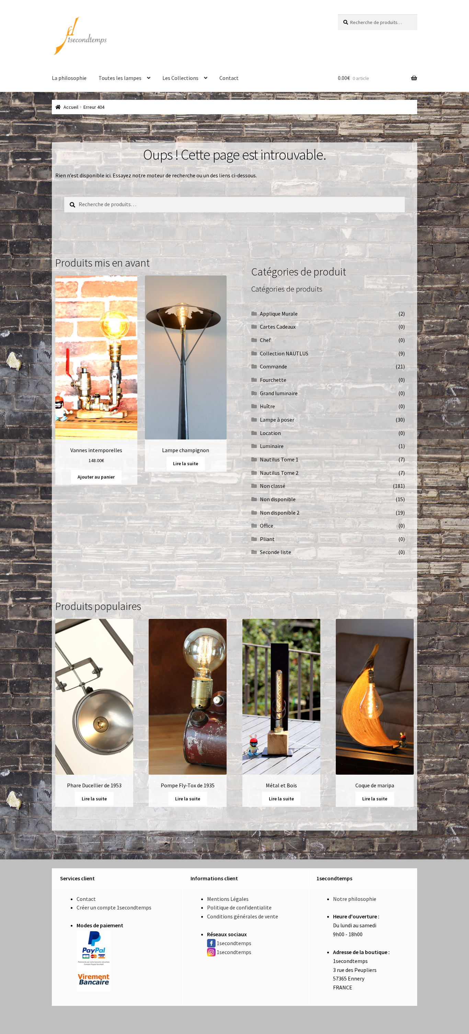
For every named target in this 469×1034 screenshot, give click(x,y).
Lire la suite (185, 463)
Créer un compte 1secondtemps (114, 907)
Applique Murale (279, 313)
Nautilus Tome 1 (279, 459)
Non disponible (278, 499)
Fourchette (273, 379)
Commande (273, 366)
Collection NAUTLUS (284, 353)
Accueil (71, 107)
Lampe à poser (277, 419)
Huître (267, 406)
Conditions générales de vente (242, 916)
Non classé (272, 485)
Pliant (267, 539)
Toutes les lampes (120, 77)
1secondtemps (234, 943)
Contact (229, 77)
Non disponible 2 (279, 512)
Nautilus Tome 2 (279, 472)
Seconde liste (275, 552)
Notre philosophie (354, 898)
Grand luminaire (279, 393)
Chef (265, 340)
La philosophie (69, 77)
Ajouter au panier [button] (96, 477)
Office (266, 525)
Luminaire (272, 446)
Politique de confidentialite (239, 907)
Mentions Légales (228, 898)
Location (270, 433)
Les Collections (180, 77)
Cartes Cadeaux (278, 326)
